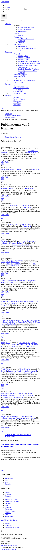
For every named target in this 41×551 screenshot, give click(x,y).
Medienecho (17, 101)
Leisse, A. (12, 395)
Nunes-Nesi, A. (23, 301)
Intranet (7, 505)
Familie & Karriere (19, 93)
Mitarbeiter (17, 44)
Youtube (8, 496)
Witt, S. (28, 345)
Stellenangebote (18, 86)
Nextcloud (8, 509)
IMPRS (7, 480)
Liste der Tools (18, 82)
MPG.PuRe (5, 162)
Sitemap (7, 524)
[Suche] (26, 9)
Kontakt (16, 33)
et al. (36, 153)
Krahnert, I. (5, 153)
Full (2, 181)
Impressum (8, 525)
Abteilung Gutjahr (24, 58)
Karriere (8, 84)
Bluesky (8, 492)
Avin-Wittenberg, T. (14, 205)
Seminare (16, 97)
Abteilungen (9, 478)
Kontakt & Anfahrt (11, 499)
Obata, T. (12, 188)
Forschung (8, 52)
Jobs (6, 482)
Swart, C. (23, 241)
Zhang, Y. (4, 169)
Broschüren (17, 103)
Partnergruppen (23, 67)
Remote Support (10, 511)
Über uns (8, 24)
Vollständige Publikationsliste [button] (10, 440)
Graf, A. (21, 243)
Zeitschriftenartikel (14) (13, 137)
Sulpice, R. (22, 393)
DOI (2, 164)
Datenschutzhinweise (12, 527)
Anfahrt (20, 35)
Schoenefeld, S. (13, 281)
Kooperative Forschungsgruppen (28, 65)
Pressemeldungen (19, 99)
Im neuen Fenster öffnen (9, 545)
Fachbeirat (21, 41)
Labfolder (8, 507)
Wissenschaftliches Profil (26, 27)
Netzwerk (21, 43)
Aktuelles (8, 95)
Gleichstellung (22, 46)
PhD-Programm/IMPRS (21, 88)
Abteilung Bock (23, 56)
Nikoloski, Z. (13, 243)
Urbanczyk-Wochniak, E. (25, 395)
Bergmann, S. (31, 241)
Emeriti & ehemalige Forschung (28, 69)
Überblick (16, 54)
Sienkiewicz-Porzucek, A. (18, 322)
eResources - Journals (12, 501)
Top (2, 470)
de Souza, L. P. (33, 151)
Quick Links (5, 474)
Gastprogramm (18, 91)
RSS (6, 515)
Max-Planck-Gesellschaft (26, 39)
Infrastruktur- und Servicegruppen (29, 63)
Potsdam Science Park (25, 29)
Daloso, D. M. (5, 262)
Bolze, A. (20, 169)
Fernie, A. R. (30, 153)
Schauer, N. (33, 371)
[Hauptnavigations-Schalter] (4, 16)
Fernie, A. (13, 282)
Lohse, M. (29, 320)
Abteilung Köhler (23, 59)
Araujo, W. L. (5, 301)
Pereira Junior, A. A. (16, 260)
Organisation (17, 37)
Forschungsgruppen (20, 75)
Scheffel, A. (5, 282)
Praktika (20, 90)
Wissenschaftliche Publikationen (24, 80)
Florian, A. (9, 264)
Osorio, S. (21, 320)
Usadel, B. (30, 322)
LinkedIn (8, 494)
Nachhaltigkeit (22, 31)
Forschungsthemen (19, 76)
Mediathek (16, 105)
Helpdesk (8, 503)
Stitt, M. (12, 418)
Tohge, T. (14, 301)
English (7, 7)
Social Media (5, 488)
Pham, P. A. (15, 262)
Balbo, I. (36, 320)
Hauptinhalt (5, 2)
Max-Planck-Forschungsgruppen (28, 61)
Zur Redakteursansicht (8, 549)
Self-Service (9, 516)
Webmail (8, 513)
